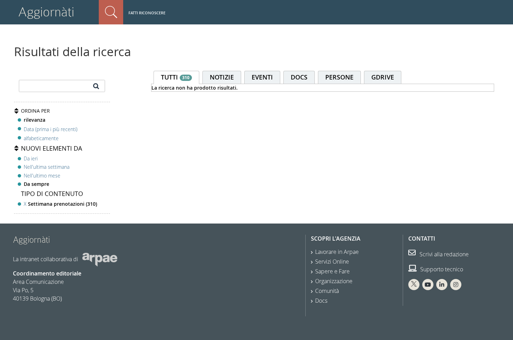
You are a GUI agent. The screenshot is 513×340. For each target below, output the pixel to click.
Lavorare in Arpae (337, 252)
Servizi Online (332, 261)
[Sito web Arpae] (100, 259)
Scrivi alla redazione (443, 254)
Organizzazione (333, 281)
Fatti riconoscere (146, 12)
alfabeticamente (41, 138)
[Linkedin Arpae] (441, 284)
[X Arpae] (413, 284)
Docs (321, 300)
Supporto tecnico (441, 269)
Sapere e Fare (332, 271)
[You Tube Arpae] (427, 284)
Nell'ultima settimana (46, 167)
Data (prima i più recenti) (50, 129)
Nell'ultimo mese (42, 175)
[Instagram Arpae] (455, 284)
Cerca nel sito (111, 12)
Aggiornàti (46, 12)
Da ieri (31, 158)
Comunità (327, 291)
